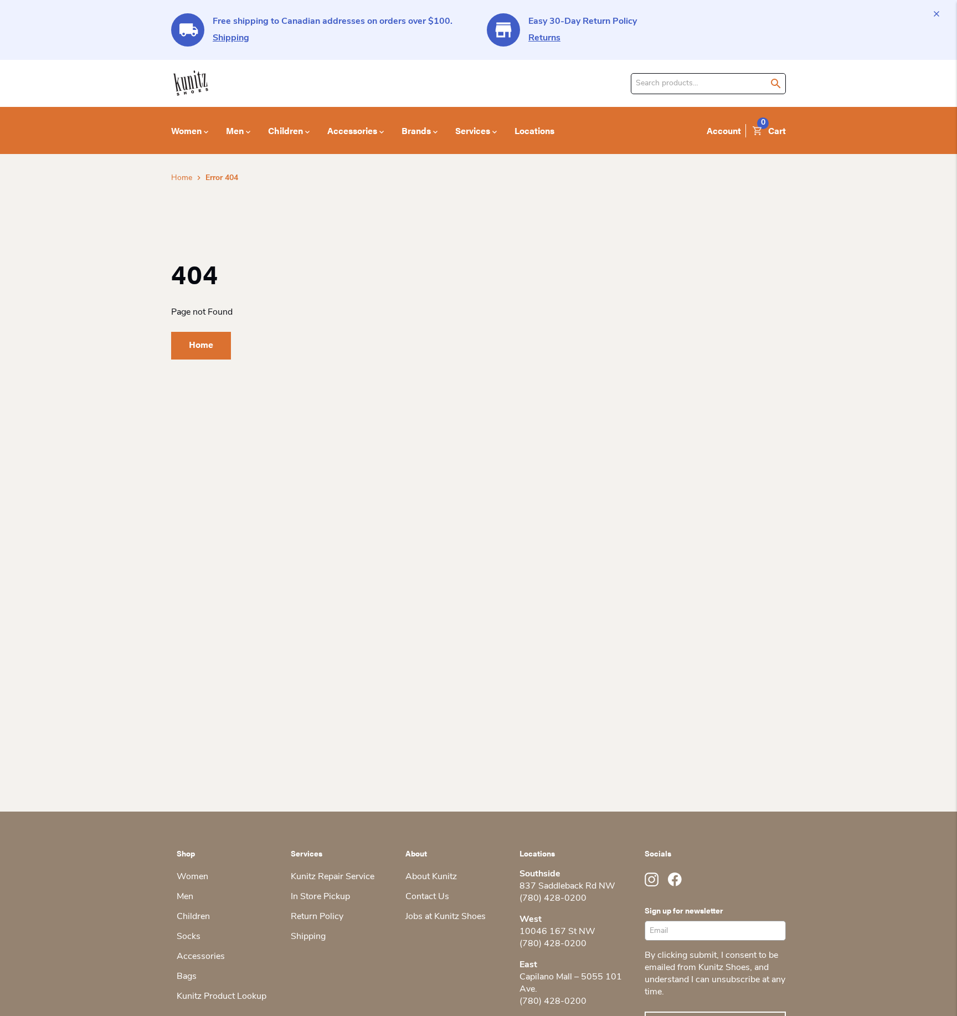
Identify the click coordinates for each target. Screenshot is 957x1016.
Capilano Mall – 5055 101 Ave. (570, 983)
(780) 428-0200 (552, 898)
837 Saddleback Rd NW (567, 886)
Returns (544, 38)
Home (181, 178)
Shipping (231, 38)
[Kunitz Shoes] (190, 83)
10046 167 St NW (557, 931)
